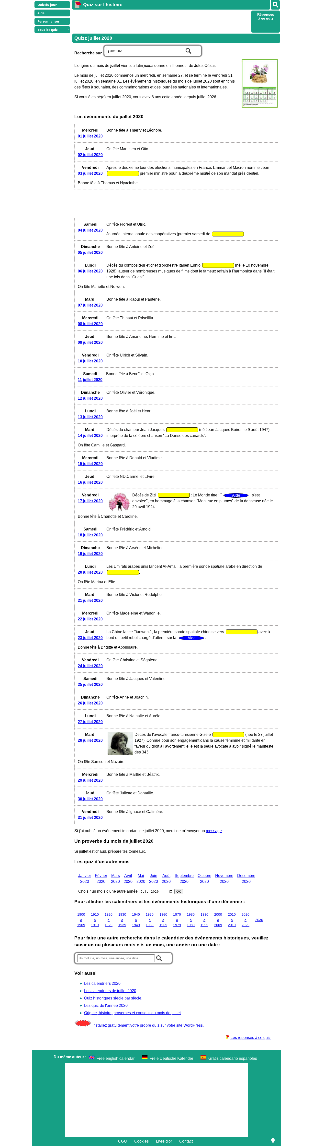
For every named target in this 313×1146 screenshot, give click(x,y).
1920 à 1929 (108, 919)
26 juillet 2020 (90, 703)
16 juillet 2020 (90, 482)
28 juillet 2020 (90, 740)
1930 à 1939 (122, 919)
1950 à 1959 (150, 919)
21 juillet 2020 (90, 600)
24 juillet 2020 (90, 666)
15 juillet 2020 (90, 464)
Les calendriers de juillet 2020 (110, 991)
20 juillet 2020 (90, 572)
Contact (186, 1141)
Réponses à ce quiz (265, 16)
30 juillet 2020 (90, 799)
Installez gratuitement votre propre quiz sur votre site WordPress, (148, 1025)
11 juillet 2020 (90, 380)
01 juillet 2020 (90, 136)
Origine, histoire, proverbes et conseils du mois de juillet (132, 1013)
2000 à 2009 (218, 919)
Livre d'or (164, 1141)
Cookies (141, 1141)
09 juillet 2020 (90, 342)
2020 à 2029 (245, 919)
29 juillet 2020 (90, 780)
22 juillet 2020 (90, 619)
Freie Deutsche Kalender (171, 1058)
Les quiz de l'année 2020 (106, 1005)
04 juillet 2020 (90, 230)
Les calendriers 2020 (102, 983)
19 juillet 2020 (90, 554)
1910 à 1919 (95, 919)
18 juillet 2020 (90, 535)
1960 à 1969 (163, 919)
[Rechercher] (275, 5)
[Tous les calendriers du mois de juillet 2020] (259, 84)
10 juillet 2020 (90, 361)
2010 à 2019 (232, 919)
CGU (122, 1141)
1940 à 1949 (136, 919)
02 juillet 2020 (90, 155)
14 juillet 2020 (90, 435)
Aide (41, 13)
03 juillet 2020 (90, 173)
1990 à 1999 (204, 919)
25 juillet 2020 (90, 684)
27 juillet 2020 (90, 722)
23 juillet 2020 (90, 638)
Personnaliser (48, 21)
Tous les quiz (47, 29)
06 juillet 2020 (90, 271)
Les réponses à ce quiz (250, 1037)
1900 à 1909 (81, 919)
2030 (259, 920)
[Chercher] (188, 50)
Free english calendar (115, 1058)
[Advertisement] (161, 21)
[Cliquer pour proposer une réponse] (123, 173)
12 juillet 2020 (90, 398)
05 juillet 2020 (90, 252)
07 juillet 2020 (90, 305)
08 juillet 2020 (90, 324)
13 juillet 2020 (90, 417)
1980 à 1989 (191, 919)
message (214, 831)
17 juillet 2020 (90, 501)
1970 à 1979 (177, 919)
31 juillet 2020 (90, 817)
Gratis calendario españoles (232, 1058)
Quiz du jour (47, 4)
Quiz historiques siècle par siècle (112, 998)
